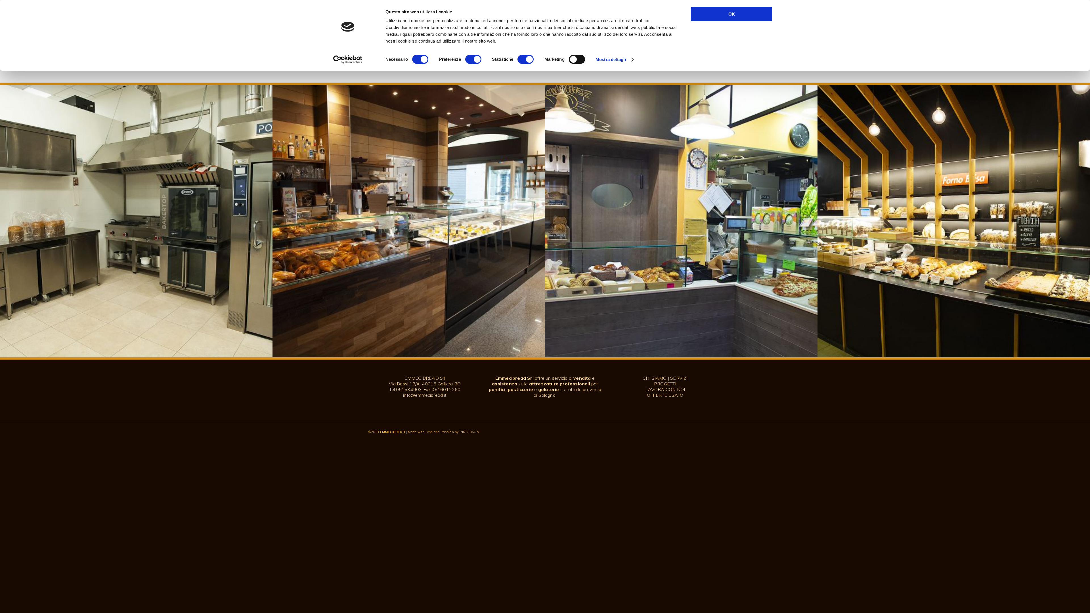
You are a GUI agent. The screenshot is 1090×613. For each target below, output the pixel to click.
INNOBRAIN (469, 432)
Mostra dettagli (611, 59)
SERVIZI (678, 378)
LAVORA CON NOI (665, 389)
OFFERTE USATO (665, 395)
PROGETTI (665, 384)
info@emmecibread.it (425, 395)
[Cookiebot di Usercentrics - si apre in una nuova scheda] (348, 59)
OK (731, 14)
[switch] (473, 59)
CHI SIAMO (655, 378)
